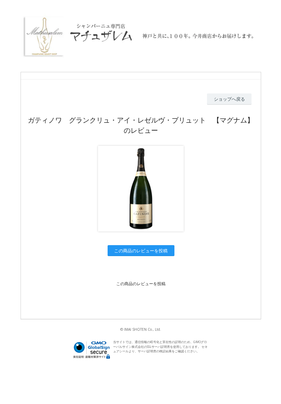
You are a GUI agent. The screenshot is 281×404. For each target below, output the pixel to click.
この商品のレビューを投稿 (141, 251)
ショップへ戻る (229, 99)
